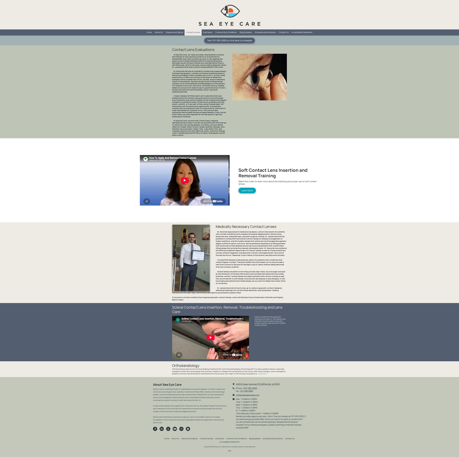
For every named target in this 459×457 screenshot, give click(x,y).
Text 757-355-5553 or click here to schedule (229, 40)
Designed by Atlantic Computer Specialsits (243, 447)
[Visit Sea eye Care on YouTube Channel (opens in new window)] (175, 429)
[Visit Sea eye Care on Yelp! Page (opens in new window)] (168, 429)
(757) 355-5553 (250, 388)
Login (229, 450)
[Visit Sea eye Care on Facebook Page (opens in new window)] (155, 429)
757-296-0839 (246, 391)
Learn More (247, 190)
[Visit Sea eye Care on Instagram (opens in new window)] (181, 429)
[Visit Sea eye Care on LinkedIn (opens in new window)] (162, 429)
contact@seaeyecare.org (247, 395)
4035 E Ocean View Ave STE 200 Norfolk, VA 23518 (258, 384)
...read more (262, 374)
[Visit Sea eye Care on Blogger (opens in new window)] (188, 429)
